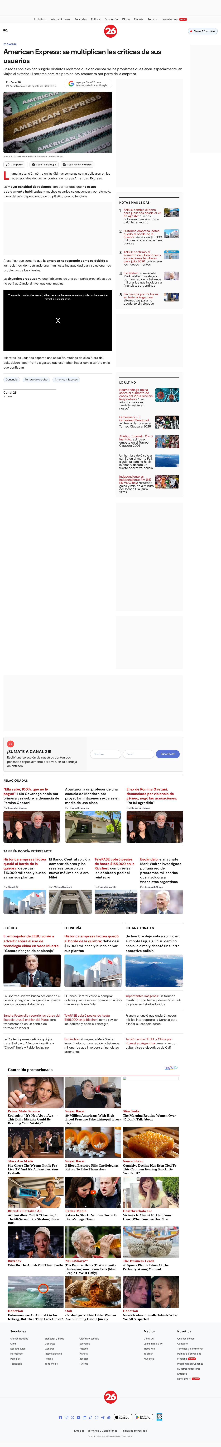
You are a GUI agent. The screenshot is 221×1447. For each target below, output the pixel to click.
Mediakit (186, 1358)
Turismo (83, 1363)
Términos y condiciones (190, 1348)
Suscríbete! (168, 754)
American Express (66, 379)
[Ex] (72, 1417)
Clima (13, 1343)
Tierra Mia (149, 1348)
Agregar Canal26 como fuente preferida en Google (91, 84)
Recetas (83, 1358)
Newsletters (188, 1378)
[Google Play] (144, 1417)
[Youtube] (78, 1417)
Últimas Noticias (19, 1338)
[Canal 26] (111, 1398)
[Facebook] (60, 1417)
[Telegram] (102, 1417)
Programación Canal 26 (190, 1363)
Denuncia (12, 379)
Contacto (182, 1343)
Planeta (83, 1353)
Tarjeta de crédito (36, 379)
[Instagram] (66, 1417)
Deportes (50, 1343)
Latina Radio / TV (153, 1343)
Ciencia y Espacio (89, 1338)
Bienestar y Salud (54, 1338)
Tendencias (51, 1363)
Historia (83, 1348)
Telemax (148, 1353)
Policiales (15, 1358)
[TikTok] (90, 1417)
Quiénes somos (185, 1338)
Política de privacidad (189, 1353)
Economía (10, 44)
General (49, 1348)
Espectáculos (17, 1348)
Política (10, 928)
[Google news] (108, 1417)
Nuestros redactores (188, 1368)
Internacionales (140, 928)
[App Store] (123, 1417)
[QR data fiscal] (159, 1420)
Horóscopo (16, 1353)
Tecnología (16, 1363)
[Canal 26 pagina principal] (110, 37)
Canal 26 (16, 82)
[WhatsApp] (96, 1417)
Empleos (182, 1373)
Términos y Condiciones (102, 1430)
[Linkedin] (84, 1417)
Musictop (149, 1358)
